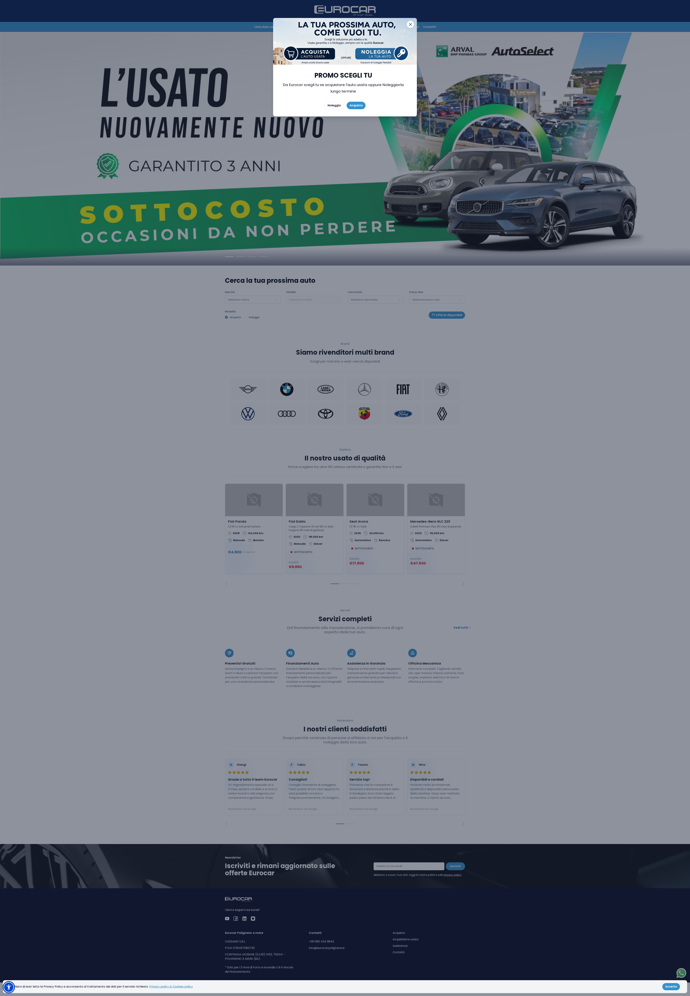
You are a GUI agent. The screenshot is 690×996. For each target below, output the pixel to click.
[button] (9, 987)
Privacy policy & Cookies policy (171, 987)
